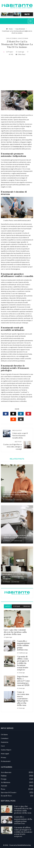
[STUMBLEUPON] (13, 419)
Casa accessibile (11, 38)
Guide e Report (6, 750)
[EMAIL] (21, 419)
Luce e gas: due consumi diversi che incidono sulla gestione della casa (17, 494)
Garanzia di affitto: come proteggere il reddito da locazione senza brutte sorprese (14, 575)
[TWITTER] (13, 413)
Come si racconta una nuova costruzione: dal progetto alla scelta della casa (23, 698)
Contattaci (4, 738)
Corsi (3, 746)
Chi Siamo (4, 734)
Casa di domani (23, 38)
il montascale (17, 146)
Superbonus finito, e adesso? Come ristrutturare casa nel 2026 (23, 681)
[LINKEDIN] (21, 413)
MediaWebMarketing (24, 845)
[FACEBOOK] (5, 413)
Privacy (3, 757)
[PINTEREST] (28, 413)
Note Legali (5, 753)
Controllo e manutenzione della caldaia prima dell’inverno (17, 536)
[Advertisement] (17, 73)
